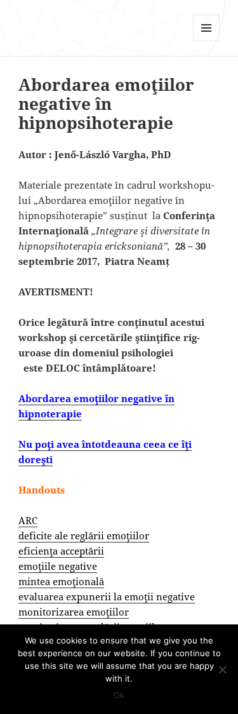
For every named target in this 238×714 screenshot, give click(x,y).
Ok (119, 695)
